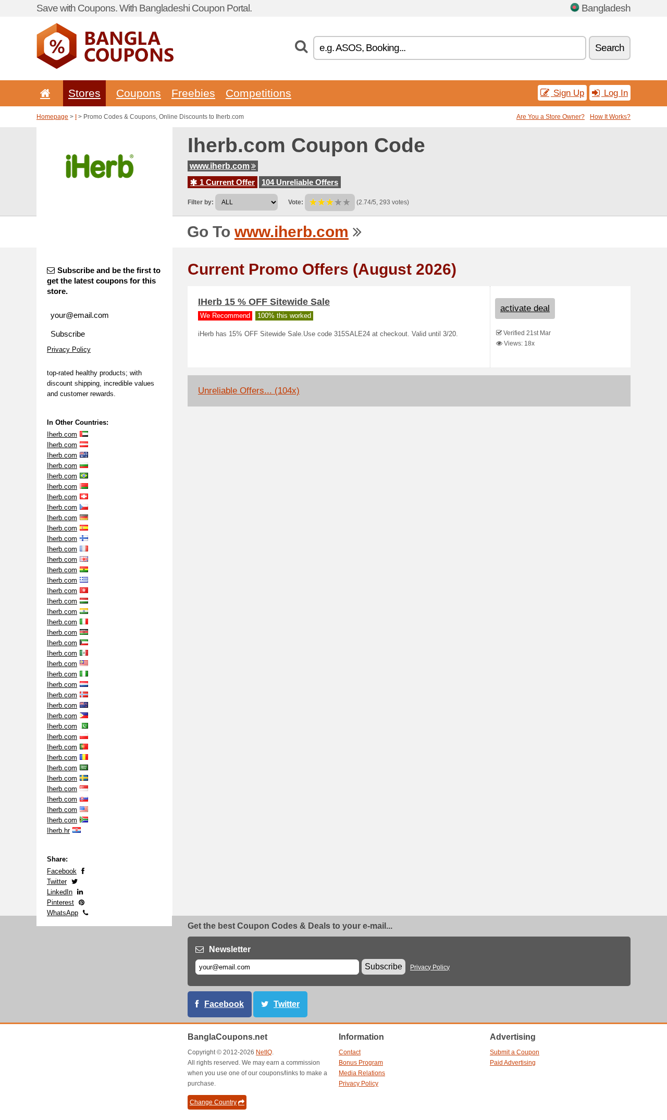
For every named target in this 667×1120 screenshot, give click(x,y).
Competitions (258, 93)
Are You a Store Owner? (550, 116)
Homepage (52, 116)
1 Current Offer (226, 182)
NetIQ (264, 1052)
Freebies (193, 93)
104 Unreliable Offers (300, 182)
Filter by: (201, 202)
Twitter (57, 881)
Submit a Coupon (514, 1052)
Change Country (213, 1102)
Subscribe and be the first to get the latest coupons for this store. (103, 281)
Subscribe (68, 333)
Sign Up (567, 93)
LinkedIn (59, 892)
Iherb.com (62, 434)
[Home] (43, 93)
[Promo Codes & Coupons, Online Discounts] (105, 66)
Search (609, 47)
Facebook (62, 871)
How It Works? (610, 116)
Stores (84, 93)
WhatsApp (62, 913)
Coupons (138, 93)
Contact (350, 1052)
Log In (614, 93)
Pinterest (60, 902)
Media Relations (362, 1073)
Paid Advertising (513, 1062)
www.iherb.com (220, 166)
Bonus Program (361, 1062)
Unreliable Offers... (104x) (249, 391)
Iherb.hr (58, 830)
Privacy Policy (69, 349)
